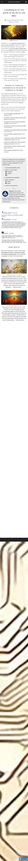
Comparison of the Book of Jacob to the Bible (15, 125)
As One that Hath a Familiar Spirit (18, 48)
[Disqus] (14, 227)
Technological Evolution (7, 252)
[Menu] (26, 2)
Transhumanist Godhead (14, 275)
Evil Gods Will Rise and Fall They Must (14, 306)
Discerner (21, 102)
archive (5, 256)
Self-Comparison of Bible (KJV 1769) (13, 150)
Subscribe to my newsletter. (12, 177)
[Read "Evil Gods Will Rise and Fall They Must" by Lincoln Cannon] (14, 297)
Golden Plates (15, 40)
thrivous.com (7, 201)
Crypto (9, 183)
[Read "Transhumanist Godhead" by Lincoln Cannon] (14, 266)
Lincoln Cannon (14, 2)
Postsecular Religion (19, 252)
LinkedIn (9, 173)
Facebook (9, 171)
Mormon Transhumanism (9, 254)
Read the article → (18, 287)
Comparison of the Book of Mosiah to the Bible (15, 129)
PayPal (9, 181)
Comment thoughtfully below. (12, 167)
